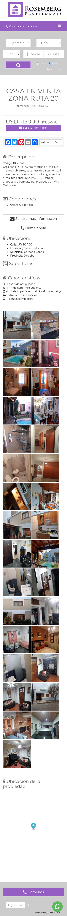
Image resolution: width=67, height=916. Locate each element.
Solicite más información (36, 219)
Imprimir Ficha (52, 142)
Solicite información (35, 127)
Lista (54, 63)
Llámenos (35, 892)
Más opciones (54, 69)
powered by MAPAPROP (48, 912)
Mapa (43, 63)
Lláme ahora (35, 228)
